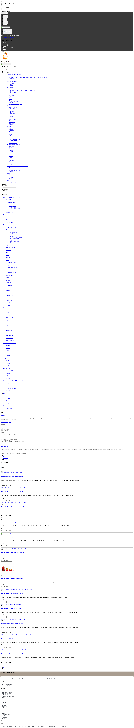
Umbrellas (11, 112)
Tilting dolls (11, 102)
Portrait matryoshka (7, 693)
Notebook (11, 129)
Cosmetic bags (12, 108)
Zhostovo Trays (12, 141)
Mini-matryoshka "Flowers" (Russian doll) (11, 608)
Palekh (10, 157)
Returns (5, 707)
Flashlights (11, 130)
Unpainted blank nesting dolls (15, 104)
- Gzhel (30, 90)
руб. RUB (6, 23)
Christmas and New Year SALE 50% (15, 74)
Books (10, 133)
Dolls (10, 135)
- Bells (20, 77)
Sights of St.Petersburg (14, 92)
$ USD (5, 24)
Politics (10, 97)
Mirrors (10, 109)
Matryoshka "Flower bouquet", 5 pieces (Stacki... (12, 491)
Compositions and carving (14, 170)
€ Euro (5, 18)
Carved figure (12, 122)
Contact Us (5, 697)
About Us (5, 185)
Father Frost (11, 78)
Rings (10, 178)
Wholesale (5, 189)
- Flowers (25, 90)
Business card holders (13, 107)
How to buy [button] (3, 415)
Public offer (6, 694)
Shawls (8, 180)
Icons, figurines (12, 79)
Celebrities (11, 95)
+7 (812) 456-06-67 (7, 684)
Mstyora (11, 156)
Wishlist (7, 7)
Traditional (11, 90)
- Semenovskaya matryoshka (15, 238)
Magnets (11, 136)
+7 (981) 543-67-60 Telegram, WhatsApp (12, 37)
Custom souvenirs (7, 186)
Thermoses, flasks (13, 140)
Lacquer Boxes (10, 153)
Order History (6, 704)
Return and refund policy (8, 696)
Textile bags (11, 111)
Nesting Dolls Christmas (14, 76)
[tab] (67, 415)
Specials (5, 718)
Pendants (11, 84)
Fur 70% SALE (10, 159)
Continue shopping (5, 3)
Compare (7, 11)
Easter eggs (11, 83)
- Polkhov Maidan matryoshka (15, 237)
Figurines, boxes (12, 85)
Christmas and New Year (14, 101)
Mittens (10, 163)
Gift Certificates (6, 714)
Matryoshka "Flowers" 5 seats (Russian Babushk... (13, 506)
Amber (8, 117)
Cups (10, 128)
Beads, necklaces (12, 119)
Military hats (11, 138)
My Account (6, 702)
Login (7, 45)
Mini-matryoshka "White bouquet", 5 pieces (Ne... (12, 653)
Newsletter (5, 706)
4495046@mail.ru (7, 39)
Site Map (5, 717)
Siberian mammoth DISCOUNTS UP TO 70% (17, 166)
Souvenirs (9, 126)
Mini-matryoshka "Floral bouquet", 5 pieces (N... (12, 552)
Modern (10, 99)
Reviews (5, 190)
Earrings (11, 151)
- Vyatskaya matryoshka (14, 241)
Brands (4, 713)
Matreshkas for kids (13, 94)
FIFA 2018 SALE (13, 143)
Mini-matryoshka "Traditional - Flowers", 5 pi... (12, 638)
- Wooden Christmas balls (38, 77)
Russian (10, 29)
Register (8, 44)
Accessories (9, 105)
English (9, 31)
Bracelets (11, 120)
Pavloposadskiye (12, 182)
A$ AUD (5, 15)
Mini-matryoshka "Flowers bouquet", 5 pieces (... (12, 593)
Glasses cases (12, 115)
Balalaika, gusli (12, 131)
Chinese (10, 32)
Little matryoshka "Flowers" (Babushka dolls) (12, 476)
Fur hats (10, 161)
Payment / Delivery (7, 692)
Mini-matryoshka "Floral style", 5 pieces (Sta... (12, 578)
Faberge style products (12, 81)
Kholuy (10, 154)
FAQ (4, 184)
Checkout (11, 3)
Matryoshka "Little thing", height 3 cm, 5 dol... (12, 522)
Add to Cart (3, 485)
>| (3, 669)
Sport (10, 96)
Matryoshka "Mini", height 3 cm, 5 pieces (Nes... (12, 537)
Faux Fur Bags (12, 160)
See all (45, 77)
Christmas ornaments (13, 77)
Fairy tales (11, 91)
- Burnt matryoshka (18, 90)
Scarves (10, 164)
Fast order (9, 485)
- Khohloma (11, 236)
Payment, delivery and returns (9, 188)
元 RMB (5, 21)
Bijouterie (9, 173)
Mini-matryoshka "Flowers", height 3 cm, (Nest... (12, 623)
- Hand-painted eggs (27, 77)
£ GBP (5, 20)
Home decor (11, 123)
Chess (10, 134)
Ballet (10, 100)
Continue (3, 7)
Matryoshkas (10, 87)
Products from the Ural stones (13, 144)
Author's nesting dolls (13, 89)
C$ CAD (5, 17)
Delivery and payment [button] (6, 422)
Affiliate (5, 715)
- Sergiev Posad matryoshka (15, 240)
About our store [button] (4, 446)
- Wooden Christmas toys (14, 208)
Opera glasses (12, 113)
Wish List (5, 705)
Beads (10, 148)
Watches (11, 116)
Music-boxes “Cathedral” (14, 139)
